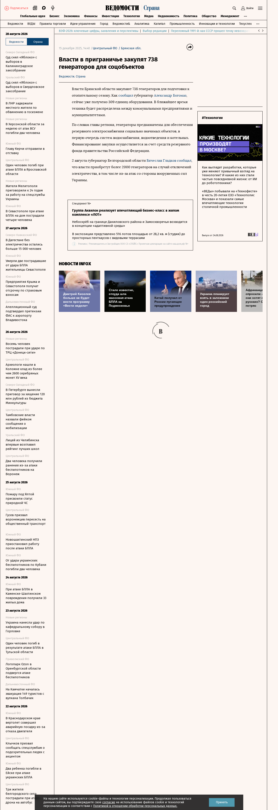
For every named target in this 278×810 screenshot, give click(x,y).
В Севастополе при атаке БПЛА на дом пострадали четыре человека (25, 215)
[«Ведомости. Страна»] (134, 8)
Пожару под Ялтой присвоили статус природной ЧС (20, 498)
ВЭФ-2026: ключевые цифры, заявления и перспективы (98, 31)
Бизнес (55, 16)
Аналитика (141, 24)
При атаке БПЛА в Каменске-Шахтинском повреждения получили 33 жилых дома (26, 595)
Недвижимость (168, 16)
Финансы (91, 16)
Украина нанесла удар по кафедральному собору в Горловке (25, 627)
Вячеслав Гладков (161, 160)
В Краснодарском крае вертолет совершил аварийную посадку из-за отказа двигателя (25, 724)
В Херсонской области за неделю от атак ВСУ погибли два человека (25, 128)
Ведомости (15, 24)
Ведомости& (121, 24)
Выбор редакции (155, 31)
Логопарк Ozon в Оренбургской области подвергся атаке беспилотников (23, 670)
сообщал (184, 160)
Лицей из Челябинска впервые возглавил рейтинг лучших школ (22, 444)
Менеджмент (230, 16)
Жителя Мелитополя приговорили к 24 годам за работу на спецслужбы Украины (25, 192)
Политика (190, 16)
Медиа (149, 16)
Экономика (72, 16)
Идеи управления (83, 24)
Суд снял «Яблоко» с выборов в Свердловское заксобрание (25, 87)
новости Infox (75, 263)
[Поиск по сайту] (234, 8)
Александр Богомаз (170, 95)
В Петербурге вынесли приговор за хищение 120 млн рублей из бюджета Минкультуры (25, 396)
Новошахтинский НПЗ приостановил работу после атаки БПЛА (22, 544)
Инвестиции (110, 16)
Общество (209, 16)
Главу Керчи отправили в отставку (25, 151)
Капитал (159, 24)
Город (104, 24)
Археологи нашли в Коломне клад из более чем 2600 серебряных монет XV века (24, 371)
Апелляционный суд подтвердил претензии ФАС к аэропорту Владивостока (23, 313)
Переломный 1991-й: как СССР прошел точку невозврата (211, 31)
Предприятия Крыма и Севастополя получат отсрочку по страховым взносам (24, 288)
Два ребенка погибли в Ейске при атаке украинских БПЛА (23, 773)
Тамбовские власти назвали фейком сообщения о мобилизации (20, 421)
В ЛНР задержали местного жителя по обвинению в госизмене (24, 107)
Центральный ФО (105, 48)
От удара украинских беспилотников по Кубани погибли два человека (26, 564)
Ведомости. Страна (72, 76)
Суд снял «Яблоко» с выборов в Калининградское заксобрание (21, 63)
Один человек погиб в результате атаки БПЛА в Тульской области (24, 647)
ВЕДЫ (31, 24)
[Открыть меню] (260, 8)
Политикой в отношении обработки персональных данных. (135, 806)
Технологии (131, 16)
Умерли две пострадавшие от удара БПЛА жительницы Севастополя (26, 265)
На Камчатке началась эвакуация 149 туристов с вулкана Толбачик (25, 693)
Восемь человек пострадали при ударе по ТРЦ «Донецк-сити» (25, 348)
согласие (108, 802)
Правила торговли (53, 24)
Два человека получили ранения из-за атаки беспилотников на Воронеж (24, 467)
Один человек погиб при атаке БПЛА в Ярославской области (26, 169)
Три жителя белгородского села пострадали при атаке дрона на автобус (23, 795)
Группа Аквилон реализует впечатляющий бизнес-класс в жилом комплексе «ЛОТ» (125, 212)
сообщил (125, 95)
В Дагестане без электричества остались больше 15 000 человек (24, 244)
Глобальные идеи (32, 16)
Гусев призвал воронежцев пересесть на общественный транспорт (26, 519)
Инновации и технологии (217, 24)
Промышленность (182, 24)
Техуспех (245, 24)
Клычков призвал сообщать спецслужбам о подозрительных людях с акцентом (25, 749)
